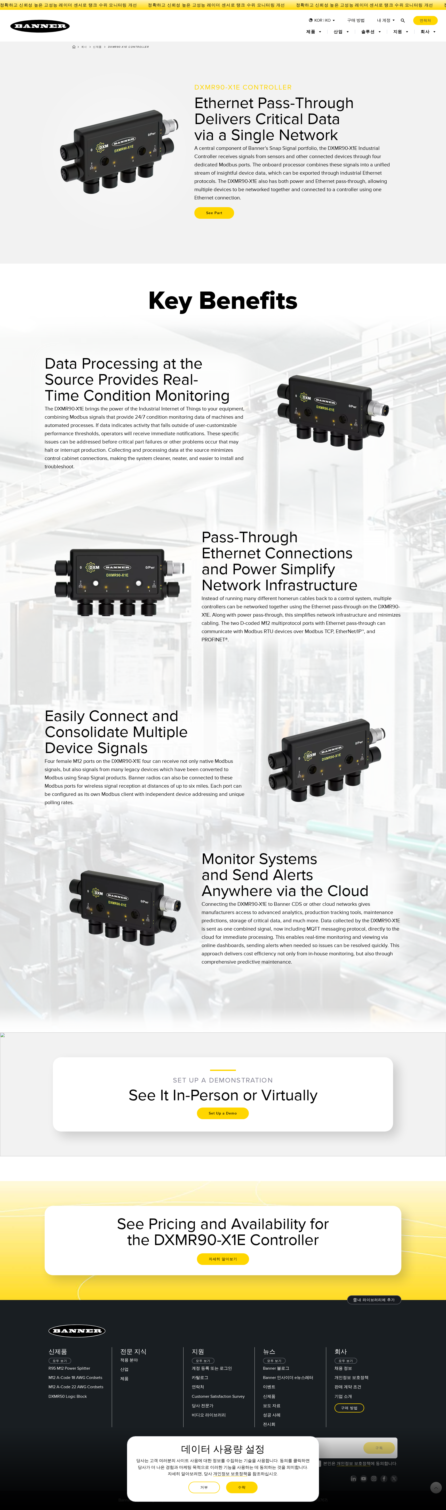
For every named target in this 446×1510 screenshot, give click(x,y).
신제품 (97, 47)
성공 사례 (272, 1415)
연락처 (198, 1387)
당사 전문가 (202, 1405)
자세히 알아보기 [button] (223, 1259)
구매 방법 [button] (349, 1408)
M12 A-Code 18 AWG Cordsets (75, 1377)
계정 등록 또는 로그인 (212, 1368)
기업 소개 (343, 1396)
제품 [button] (311, 32)
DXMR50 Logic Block (68, 1396)
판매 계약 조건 (347, 1387)
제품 (124, 1378)
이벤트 (269, 1387)
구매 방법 (356, 20)
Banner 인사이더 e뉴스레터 (288, 1377)
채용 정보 (343, 1368)
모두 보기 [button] (60, 1361)
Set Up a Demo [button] (223, 1113)
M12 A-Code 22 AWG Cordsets (76, 1387)
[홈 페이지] (74, 48)
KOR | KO (322, 20)
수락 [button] (242, 1487)
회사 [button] (426, 32)
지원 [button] (398, 32)
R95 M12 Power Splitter (69, 1368)
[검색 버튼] (403, 21)
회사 (84, 47)
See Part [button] (214, 213)
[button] (374, 1299)
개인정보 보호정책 (351, 1377)
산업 (124, 1369)
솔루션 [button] (369, 32)
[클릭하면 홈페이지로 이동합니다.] (40, 26)
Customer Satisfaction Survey (218, 1396)
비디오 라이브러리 (209, 1415)
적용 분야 (129, 1360)
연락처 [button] (425, 20)
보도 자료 (272, 1405)
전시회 (269, 1424)
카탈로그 (200, 1377)
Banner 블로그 (276, 1368)
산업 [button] (339, 32)
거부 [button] (204, 1487)
